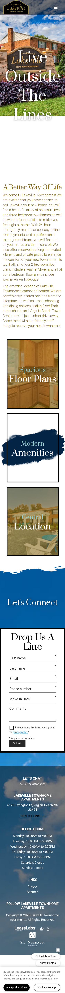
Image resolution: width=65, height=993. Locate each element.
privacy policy (20, 732)
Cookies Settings (47, 987)
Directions (39, 816)
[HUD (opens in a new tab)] (42, 929)
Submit (17, 743)
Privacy (33, 886)
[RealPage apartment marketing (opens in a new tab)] (25, 929)
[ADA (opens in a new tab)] (48, 929)
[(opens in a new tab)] (32, 939)
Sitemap (32, 892)
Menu (55, 7)
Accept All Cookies (16, 987)
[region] (32, 980)
